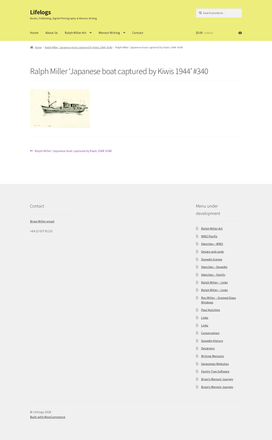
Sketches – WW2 (212, 244)
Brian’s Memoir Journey (217, 379)
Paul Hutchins (210, 310)
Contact (137, 33)
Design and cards (212, 252)
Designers (208, 348)
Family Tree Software (215, 371)
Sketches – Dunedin (214, 267)
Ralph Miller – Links (214, 282)
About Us (51, 33)
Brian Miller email (42, 221)
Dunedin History (212, 341)
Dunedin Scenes (211, 259)
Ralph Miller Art (75, 33)
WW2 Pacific (209, 236)
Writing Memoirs (212, 356)
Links (204, 318)
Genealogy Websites (215, 364)
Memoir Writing (109, 33)
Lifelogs (40, 12)
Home (34, 33)
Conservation (210, 333)
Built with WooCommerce (47, 417)
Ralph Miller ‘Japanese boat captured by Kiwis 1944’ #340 (78, 47)
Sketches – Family (213, 275)
